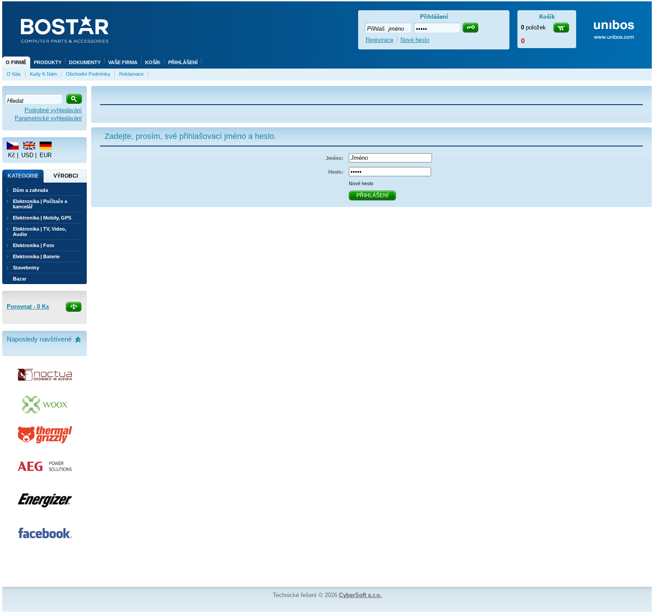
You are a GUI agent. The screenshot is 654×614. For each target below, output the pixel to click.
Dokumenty (85, 62)
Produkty (47, 62)
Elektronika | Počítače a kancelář (40, 204)
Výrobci (65, 176)
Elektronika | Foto (33, 245)
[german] (46, 146)
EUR (46, 155)
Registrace (379, 40)
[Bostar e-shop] (64, 30)
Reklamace (131, 74)
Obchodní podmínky (88, 74)
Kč (11, 155)
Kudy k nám (43, 74)
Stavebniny (26, 267)
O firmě (16, 62)
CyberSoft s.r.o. (360, 595)
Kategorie (23, 176)
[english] (29, 146)
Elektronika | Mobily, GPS (42, 217)
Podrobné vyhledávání (53, 110)
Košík (153, 62)
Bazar (19, 278)
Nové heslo (361, 183)
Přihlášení (183, 62)
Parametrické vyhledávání (48, 118)
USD (27, 155)
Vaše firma (122, 62)
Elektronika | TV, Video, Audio (39, 231)
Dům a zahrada (30, 190)
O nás (14, 74)
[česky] (13, 146)
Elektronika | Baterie (36, 256)
